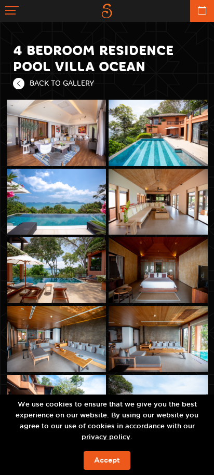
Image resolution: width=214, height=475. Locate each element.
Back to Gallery (62, 83)
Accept (107, 460)
